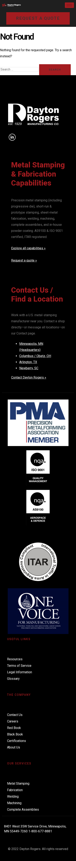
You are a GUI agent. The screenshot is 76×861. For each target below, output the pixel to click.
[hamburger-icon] (69, 5)
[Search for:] (19, 69)
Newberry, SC (28, 368)
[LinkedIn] (12, 137)
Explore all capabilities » (28, 248)
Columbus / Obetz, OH (35, 356)
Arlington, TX (28, 362)
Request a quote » (24, 260)
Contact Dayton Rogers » (28, 377)
